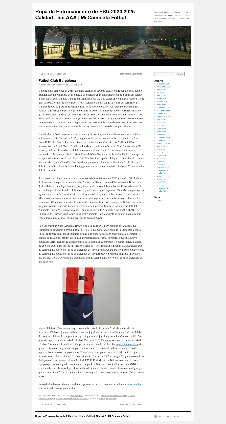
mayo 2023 (161, 155)
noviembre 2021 (163, 188)
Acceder (160, 200)
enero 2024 (161, 131)
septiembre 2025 (163, 86)
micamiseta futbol (132, 384)
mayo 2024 (161, 128)
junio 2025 (161, 92)
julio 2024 (161, 122)
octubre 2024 (162, 113)
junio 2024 (161, 125)
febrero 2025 (162, 101)
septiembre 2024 (163, 116)
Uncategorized (76, 395)
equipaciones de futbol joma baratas (72, 398)
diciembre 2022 (163, 167)
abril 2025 (161, 95)
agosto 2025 (162, 89)
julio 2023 (161, 149)
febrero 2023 (162, 164)
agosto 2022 (162, 179)
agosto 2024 (162, 119)
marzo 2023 (161, 161)
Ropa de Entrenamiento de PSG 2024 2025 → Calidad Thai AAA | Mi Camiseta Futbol (88, 14)
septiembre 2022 (163, 176)
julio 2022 (161, 182)
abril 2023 (161, 158)
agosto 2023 (162, 146)
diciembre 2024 (163, 107)
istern (79, 84)
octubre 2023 (162, 140)
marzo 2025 (161, 98)
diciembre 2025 (163, 83)
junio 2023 (161, 152)
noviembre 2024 (163, 110)
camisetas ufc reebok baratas (114, 395)
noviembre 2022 (163, 170)
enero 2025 (161, 104)
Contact (58, 62)
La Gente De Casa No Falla (52, 73)
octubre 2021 (162, 191)
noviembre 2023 (163, 137)
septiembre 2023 (163, 143)
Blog (49, 62)
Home (68, 62)
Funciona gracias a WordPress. (170, 416)
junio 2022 (161, 185)
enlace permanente (107, 398)
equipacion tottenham (127, 344)
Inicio (41, 62)
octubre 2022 (162, 173)
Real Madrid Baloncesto (132, 73)
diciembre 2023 (163, 134)
